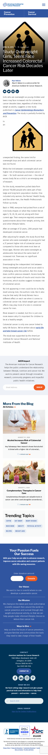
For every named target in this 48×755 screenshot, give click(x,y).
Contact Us (24, 671)
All (8, 407)
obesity (21, 526)
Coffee (8, 521)
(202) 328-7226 (25, 666)
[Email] (4, 91)
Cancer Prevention (9, 13)
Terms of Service (19, 750)
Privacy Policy (6, 748)
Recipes (9, 531)
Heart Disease (31, 521)
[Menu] (43, 4)
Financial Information (16, 748)
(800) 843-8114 (27, 663)
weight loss (20, 531)
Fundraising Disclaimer (29, 748)
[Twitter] (9, 91)
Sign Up (39, 387)
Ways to (23, 626)
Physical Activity (34, 526)
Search (7, 702)
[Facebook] (13, 91)
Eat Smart (18, 521)
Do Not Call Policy (29, 750)
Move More (10, 526)
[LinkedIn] (17, 91)
